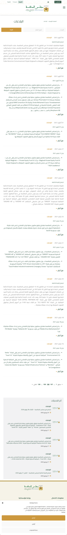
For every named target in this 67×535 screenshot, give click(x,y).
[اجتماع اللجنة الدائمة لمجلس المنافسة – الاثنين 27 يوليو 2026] (56, 472)
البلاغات (48, 406)
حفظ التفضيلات (33, 530)
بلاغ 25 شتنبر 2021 (58, 221)
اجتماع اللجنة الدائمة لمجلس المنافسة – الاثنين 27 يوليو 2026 (33, 473)
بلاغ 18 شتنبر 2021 (58, 322)
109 (44, 384)
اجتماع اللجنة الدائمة (58, 42)
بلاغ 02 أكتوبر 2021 (58, 80)
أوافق (33, 518)
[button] (2, 503)
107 (51, 384)
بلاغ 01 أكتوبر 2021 (58, 127)
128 (39, 384)
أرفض (33, 524)
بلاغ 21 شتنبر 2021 (58, 247)
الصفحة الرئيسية (53, 21)
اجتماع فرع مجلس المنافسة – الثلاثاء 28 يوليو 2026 (36, 409)
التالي (35, 384)
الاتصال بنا (57, 2)
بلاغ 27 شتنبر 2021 (58, 153)
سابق (59, 384)
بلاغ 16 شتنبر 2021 (58, 348)
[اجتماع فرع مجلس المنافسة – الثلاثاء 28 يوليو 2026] (56, 408)
